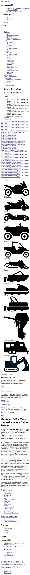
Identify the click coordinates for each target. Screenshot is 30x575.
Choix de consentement (19, 564)
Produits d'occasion (9, 516)
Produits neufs (7, 490)
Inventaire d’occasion (8, 377)
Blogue (6, 530)
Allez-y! (3, 386)
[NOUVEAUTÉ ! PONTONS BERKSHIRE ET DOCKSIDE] (15, 126)
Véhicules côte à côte (9, 499)
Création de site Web (6, 567)
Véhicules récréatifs (9, 508)
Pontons (6, 505)
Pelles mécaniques (9, 510)
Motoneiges (7, 501)
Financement (5, 405)
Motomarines (7, 504)
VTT (5, 498)
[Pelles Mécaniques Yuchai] (8, 137)
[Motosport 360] (5, 1)
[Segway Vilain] (15, 130)
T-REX (6, 496)
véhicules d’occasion (6, 461)
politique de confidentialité (14, 562)
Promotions (7, 511)
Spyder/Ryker (7, 495)
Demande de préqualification (11, 513)
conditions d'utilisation (6, 564)
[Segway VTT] (14, 150)
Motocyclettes (7, 493)
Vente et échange (6, 391)
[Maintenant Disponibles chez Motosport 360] (13, 143)
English (6, 22)
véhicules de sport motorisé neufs (18, 447)
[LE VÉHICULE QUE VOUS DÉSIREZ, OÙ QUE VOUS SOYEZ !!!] (15, 156)
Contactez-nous (8, 528)
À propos (4, 525)
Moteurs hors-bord (9, 507)
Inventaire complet (9, 520)
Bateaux (6, 502)
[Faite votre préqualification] (8, 147)
